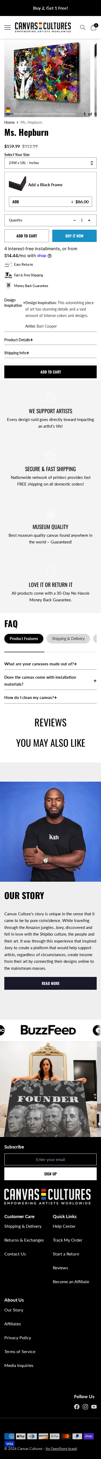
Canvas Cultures (30, 1448)
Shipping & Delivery (22, 1226)
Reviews (60, 1267)
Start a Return (66, 1253)
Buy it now (74, 235)
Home (9, 122)
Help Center (64, 1226)
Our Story (13, 1309)
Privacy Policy (17, 1337)
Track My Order (67, 1239)
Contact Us (15, 1253)
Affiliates (12, 1323)
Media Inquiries (18, 1365)
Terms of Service (19, 1351)
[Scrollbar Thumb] (8, 114)
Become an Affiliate (71, 1281)
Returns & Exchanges (24, 1239)
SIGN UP (50, 1173)
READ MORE (51, 983)
